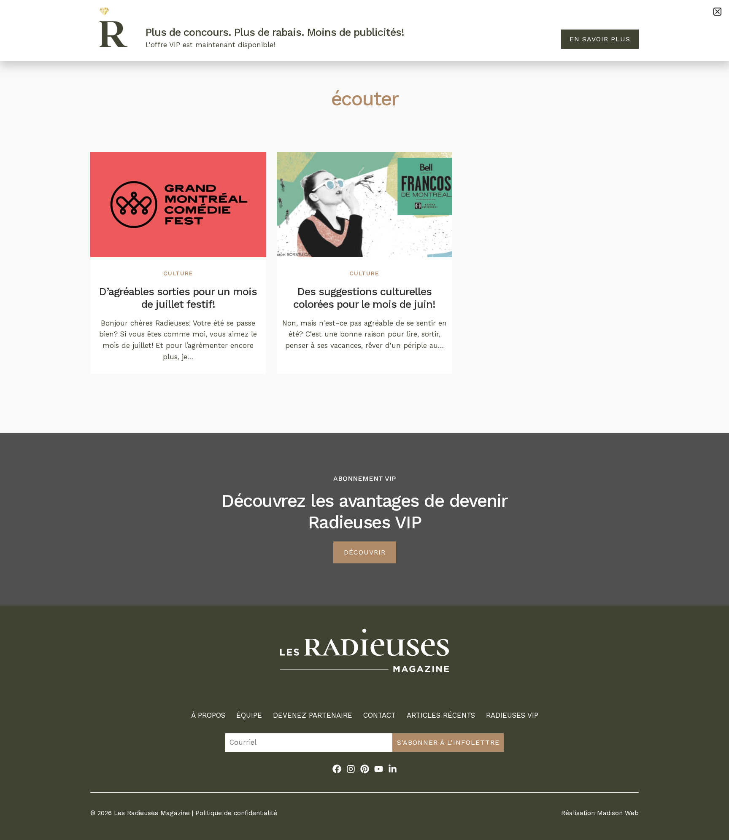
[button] (717, 11)
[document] (364, 420)
